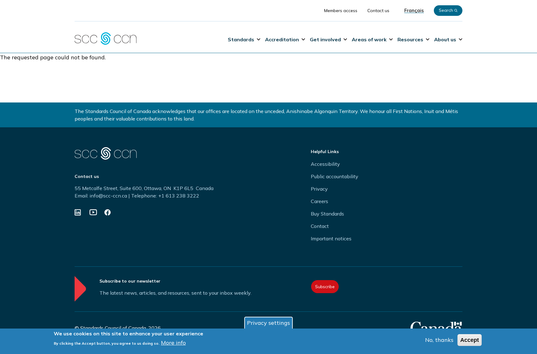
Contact (320, 226)
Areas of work (369, 39)
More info (173, 342)
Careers (319, 201)
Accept (469, 340)
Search (446, 10)
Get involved (325, 39)
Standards (241, 39)
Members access (340, 10)
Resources (410, 39)
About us (445, 39)
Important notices (331, 238)
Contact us (378, 10)
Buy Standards (327, 214)
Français (414, 10)
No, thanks (439, 339)
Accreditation (282, 39)
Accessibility (325, 164)
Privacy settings (268, 322)
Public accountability (334, 176)
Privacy (319, 189)
